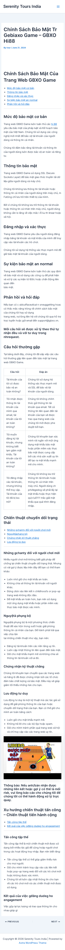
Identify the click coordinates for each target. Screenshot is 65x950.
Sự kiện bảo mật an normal (22, 100)
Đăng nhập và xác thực (20, 96)
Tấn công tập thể (16, 822)
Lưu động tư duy (16, 541)
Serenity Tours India (22, 6)
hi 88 (54, 124)
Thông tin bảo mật (17, 92)
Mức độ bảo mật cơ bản (20, 88)
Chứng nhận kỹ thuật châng (23, 537)
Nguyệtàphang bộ (17, 533)
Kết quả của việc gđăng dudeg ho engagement (33, 826)
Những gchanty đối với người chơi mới (28, 530)
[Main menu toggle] (58, 6)
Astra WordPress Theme (32, 942)
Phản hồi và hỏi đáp (18, 104)
